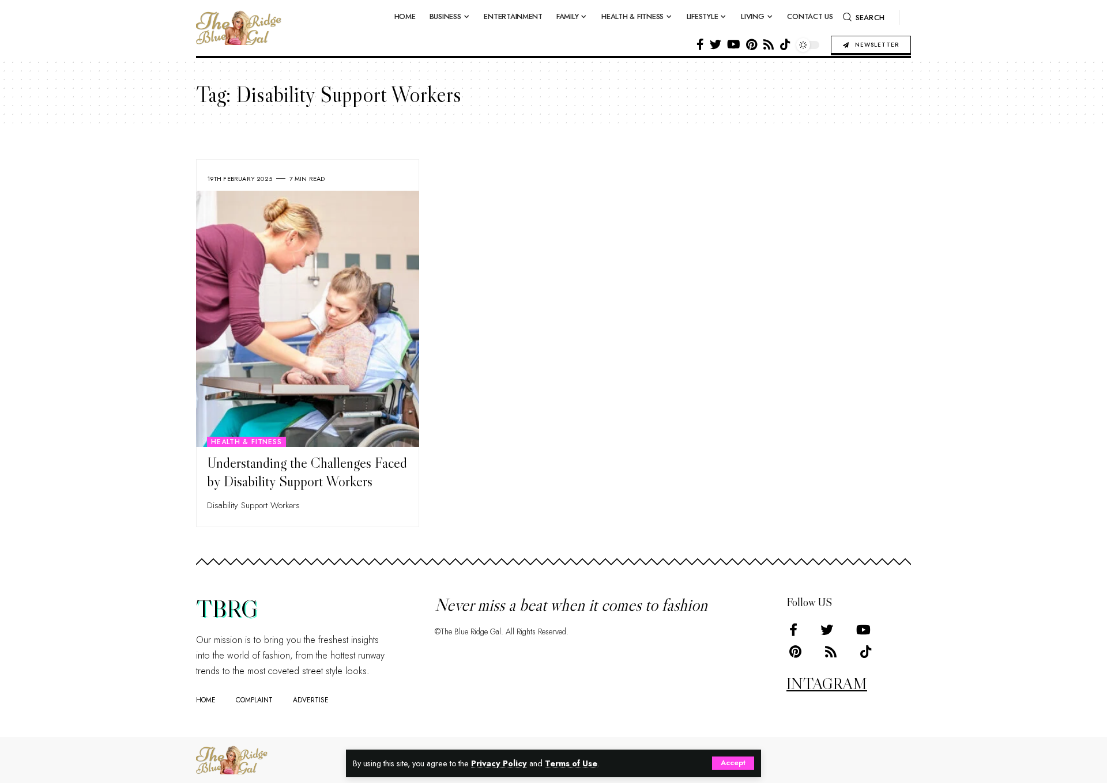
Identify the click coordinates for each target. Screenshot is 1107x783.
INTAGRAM (826, 683)
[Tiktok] (785, 44)
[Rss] (768, 44)
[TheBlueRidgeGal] (232, 760)
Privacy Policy (499, 763)
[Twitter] (715, 44)
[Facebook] (700, 44)
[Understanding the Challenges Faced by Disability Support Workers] (307, 319)
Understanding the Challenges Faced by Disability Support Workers (307, 472)
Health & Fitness (246, 442)
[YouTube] (733, 44)
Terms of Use (571, 763)
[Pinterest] (751, 44)
